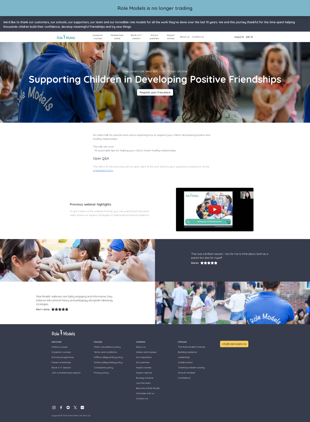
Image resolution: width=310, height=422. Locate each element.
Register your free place (155, 92)
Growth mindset (186, 372)
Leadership (184, 357)
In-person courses (98, 37)
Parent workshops (61, 362)
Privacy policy (101, 372)
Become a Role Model (147, 388)
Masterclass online (117, 37)
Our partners (143, 362)
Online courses (59, 346)
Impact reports (144, 372)
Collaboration (185, 362)
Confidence (184, 377)
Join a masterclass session (66, 372)
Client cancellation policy (107, 346)
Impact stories (171, 37)
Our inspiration (144, 357)
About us (184, 36)
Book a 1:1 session (136, 37)
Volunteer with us (145, 393)
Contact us (198, 36)
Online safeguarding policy (108, 362)
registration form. (103, 170)
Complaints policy (103, 367)
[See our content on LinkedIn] (82, 407)
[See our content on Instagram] (54, 407)
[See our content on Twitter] (75, 407)
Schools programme (63, 357)
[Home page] (66, 36)
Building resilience (187, 352)
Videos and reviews (146, 352)
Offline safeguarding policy (108, 357)
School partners (154, 37)
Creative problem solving (191, 367)
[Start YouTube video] (214, 209)
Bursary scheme (144, 377)
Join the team (143, 383)
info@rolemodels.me (234, 344)
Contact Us (142, 398)
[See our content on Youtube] (68, 407)
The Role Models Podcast (191, 346)
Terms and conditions (105, 352)
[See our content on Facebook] (61, 407)
